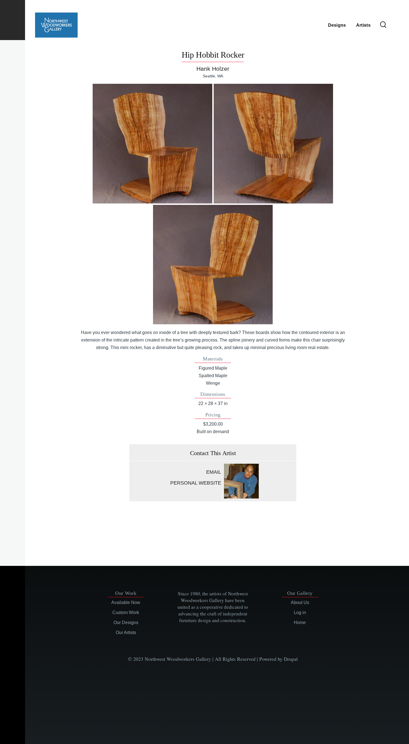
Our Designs (126, 622)
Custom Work (125, 612)
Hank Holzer (212, 68)
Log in (300, 612)
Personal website (195, 483)
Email (213, 472)
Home (300, 622)
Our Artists (126, 632)
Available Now (125, 602)
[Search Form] (383, 25)
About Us (300, 602)
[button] (152, 143)
